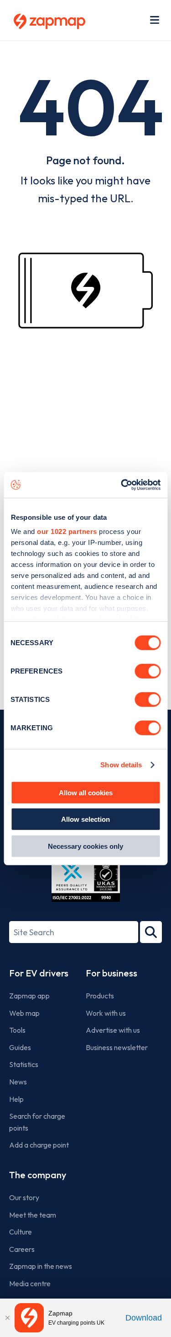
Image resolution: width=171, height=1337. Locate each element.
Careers (22, 1249)
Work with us (106, 1013)
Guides (20, 1047)
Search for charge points (37, 1121)
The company (37, 1175)
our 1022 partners (67, 531)
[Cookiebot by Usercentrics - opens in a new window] (122, 485)
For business (111, 973)
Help (16, 1099)
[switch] (148, 670)
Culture (20, 1231)
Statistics (23, 1064)
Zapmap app (29, 995)
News (18, 1081)
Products (100, 995)
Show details (121, 765)
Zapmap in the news (40, 1266)
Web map (24, 1013)
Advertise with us (113, 1030)
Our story (24, 1197)
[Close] (7, 1318)
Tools (17, 1030)
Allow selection (85, 819)
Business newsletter (117, 1047)
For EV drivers (38, 973)
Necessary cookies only (85, 846)
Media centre (30, 1283)
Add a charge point (39, 1144)
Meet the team (32, 1214)
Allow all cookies (86, 792)
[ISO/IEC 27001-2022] (86, 880)
